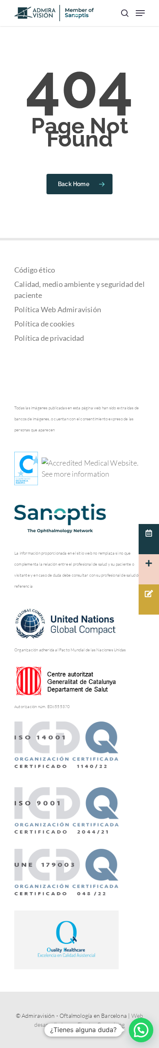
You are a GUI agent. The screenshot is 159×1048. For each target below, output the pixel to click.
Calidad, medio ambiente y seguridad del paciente (79, 290)
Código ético (34, 269)
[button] (141, 1030)
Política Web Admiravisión (57, 309)
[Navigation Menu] (140, 13)
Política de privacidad (49, 337)
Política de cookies (44, 323)
